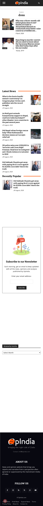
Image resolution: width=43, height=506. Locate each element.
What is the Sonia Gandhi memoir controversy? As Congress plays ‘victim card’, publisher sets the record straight (13, 100)
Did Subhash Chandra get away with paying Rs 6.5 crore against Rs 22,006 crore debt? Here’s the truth (15, 165)
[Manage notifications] (5, 501)
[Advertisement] (21, 318)
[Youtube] (35, 490)
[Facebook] (7, 490)
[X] (24, 490)
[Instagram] (13, 490)
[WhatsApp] (30, 490)
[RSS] (18, 490)
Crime (5, 29)
